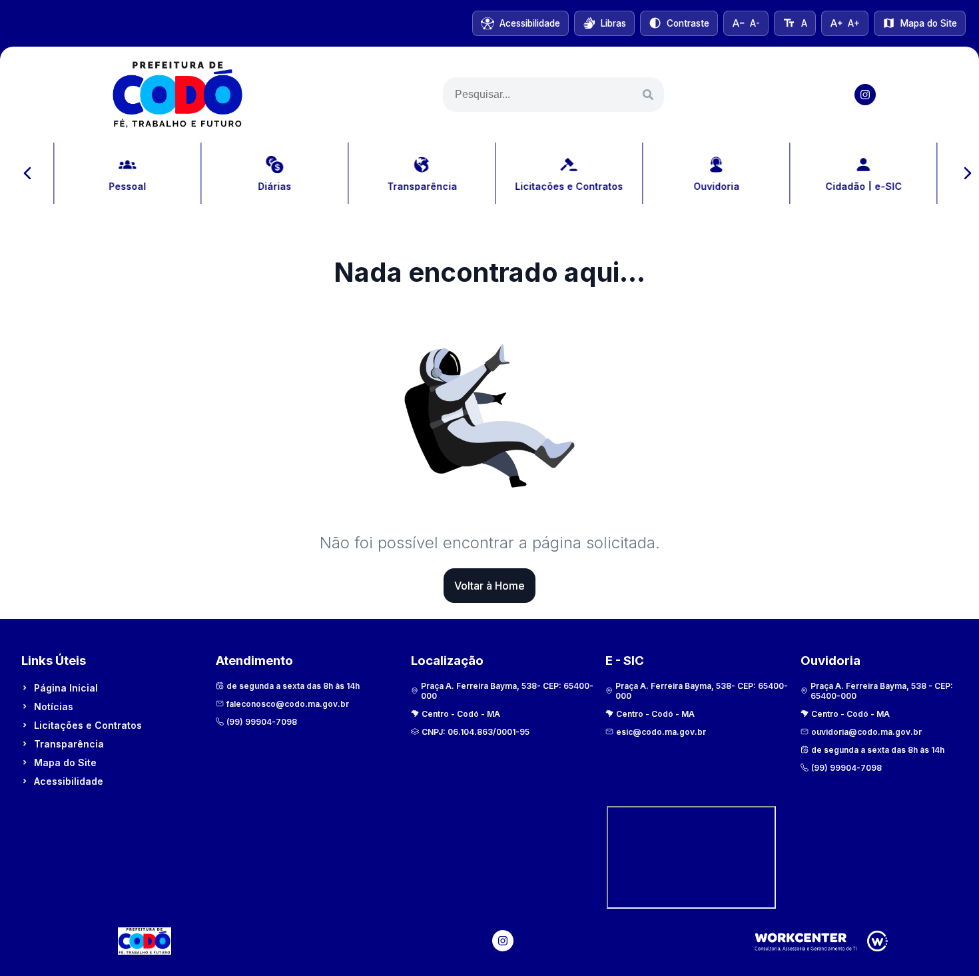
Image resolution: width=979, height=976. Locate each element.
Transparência (69, 743)
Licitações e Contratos (88, 725)
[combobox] (553, 94)
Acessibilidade (68, 781)
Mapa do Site (65, 762)
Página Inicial (66, 688)
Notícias (53, 706)
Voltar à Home (489, 585)
